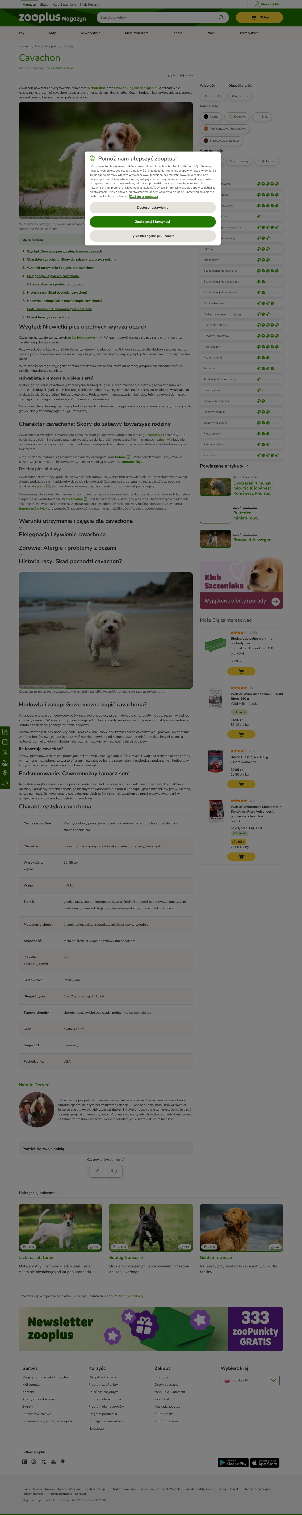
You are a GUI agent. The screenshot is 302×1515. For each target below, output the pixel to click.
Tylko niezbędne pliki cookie (153, 236)
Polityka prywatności (144, 196)
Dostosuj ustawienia (152, 207)
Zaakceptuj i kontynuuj (152, 221)
